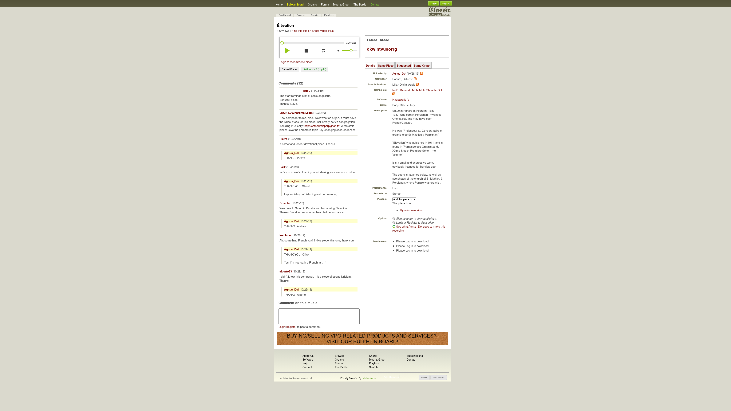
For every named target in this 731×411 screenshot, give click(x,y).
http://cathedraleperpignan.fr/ (322, 126)
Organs (312, 4)
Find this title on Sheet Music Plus (313, 31)
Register (291, 327)
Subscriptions (415, 356)
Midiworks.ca (369, 378)
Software (307, 359)
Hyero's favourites (411, 210)
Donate (374, 4)
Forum (325, 4)
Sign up (446, 3)
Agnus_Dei (291, 153)
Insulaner (285, 235)
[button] (424, 377)
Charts (314, 15)
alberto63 (285, 271)
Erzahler (285, 203)
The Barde (360, 4)
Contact (307, 367)
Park (282, 167)
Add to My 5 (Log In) (314, 69)
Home (279, 4)
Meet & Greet (341, 4)
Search (373, 367)
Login (434, 3)
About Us (308, 356)
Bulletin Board (295, 4)
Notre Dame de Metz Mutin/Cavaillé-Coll (417, 90)
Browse (301, 15)
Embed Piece (289, 69)
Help (305, 363)
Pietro (283, 139)
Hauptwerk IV (400, 99)
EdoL (306, 90)
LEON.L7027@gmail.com (296, 113)
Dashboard (285, 15)
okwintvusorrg (382, 49)
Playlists (329, 15)
